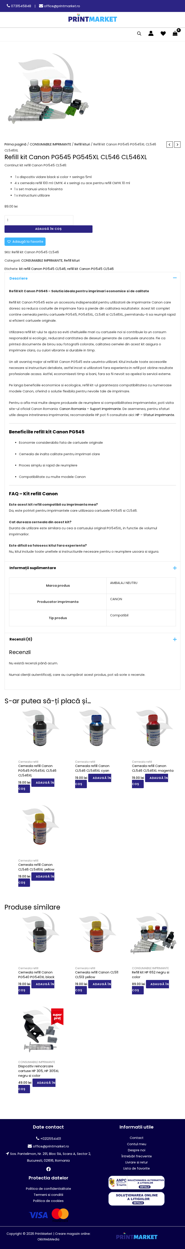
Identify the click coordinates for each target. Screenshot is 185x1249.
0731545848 (21, 6)
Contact (136, 1138)
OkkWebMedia (48, 1239)
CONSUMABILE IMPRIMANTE (50, 144)
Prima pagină (15, 144)
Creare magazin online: (72, 1234)
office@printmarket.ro (61, 6)
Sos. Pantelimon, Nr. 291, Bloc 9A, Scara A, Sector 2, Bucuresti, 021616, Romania (50, 1157)
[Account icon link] (151, 33)
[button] (25, 242)
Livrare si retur (136, 1162)
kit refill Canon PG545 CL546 (42, 269)
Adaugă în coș (48, 229)
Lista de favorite (136, 1168)
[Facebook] (48, 1169)
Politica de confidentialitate (48, 1188)
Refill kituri (82, 144)
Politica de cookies (48, 1201)
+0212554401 (50, 1138)
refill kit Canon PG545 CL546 (90, 269)
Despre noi (136, 1150)
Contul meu (136, 1144)
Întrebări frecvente (136, 1156)
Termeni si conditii (48, 1194)
